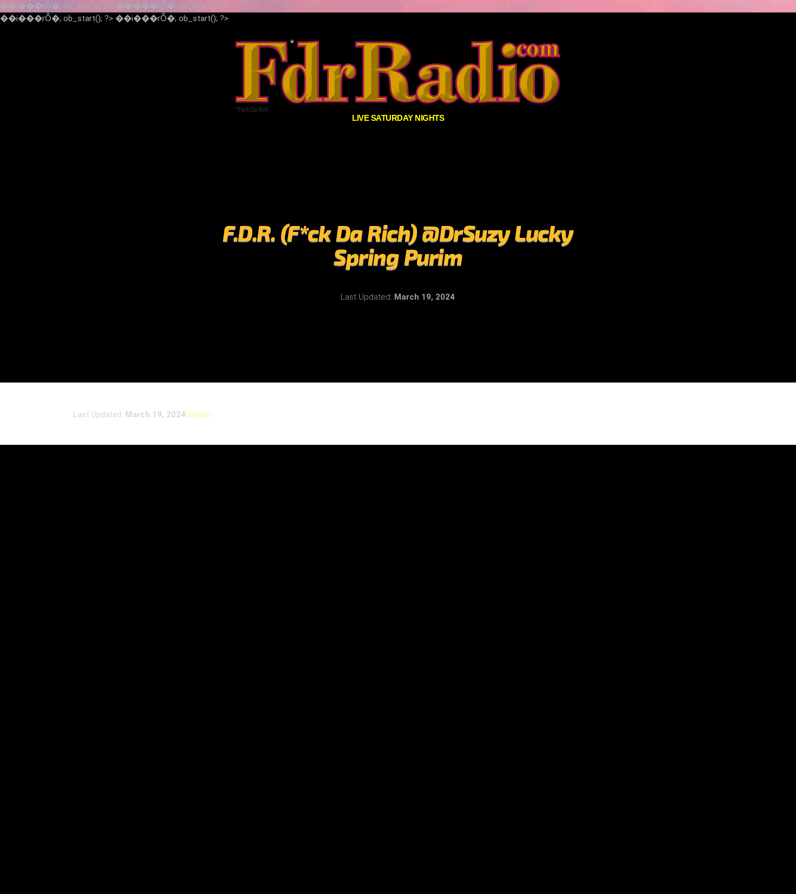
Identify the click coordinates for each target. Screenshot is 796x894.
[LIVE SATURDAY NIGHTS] (398, 72)
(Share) (199, 414)
